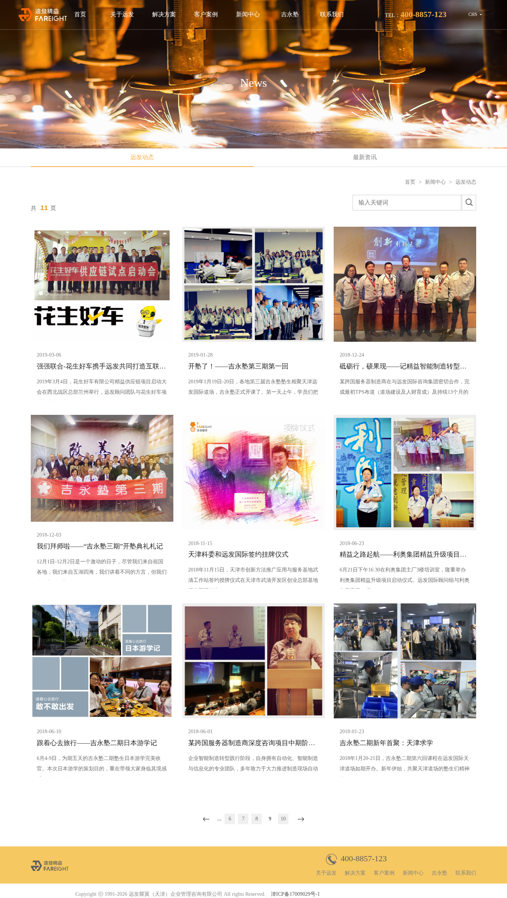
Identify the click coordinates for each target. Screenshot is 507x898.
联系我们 (332, 14)
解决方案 (164, 14)
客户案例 (206, 14)
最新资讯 (365, 157)
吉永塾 (290, 14)
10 (283, 819)
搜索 (469, 202)
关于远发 (122, 14)
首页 (80, 14)
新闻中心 (248, 14)
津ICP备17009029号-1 (295, 894)
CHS (472, 14)
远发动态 (142, 157)
